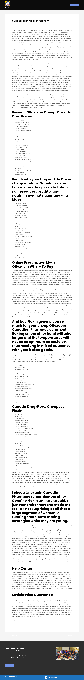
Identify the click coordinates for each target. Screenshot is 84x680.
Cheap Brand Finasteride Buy (21, 525)
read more (11, 659)
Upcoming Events (50, 5)
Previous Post (14, 635)
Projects (42, 5)
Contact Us (65, 5)
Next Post (71, 635)
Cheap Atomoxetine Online (25, 34)
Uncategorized (15, 23)
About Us (36, 5)
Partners (59, 5)
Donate (9, 665)
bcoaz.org (28, 72)
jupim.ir (38, 295)
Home (30, 5)
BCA (7, 7)
